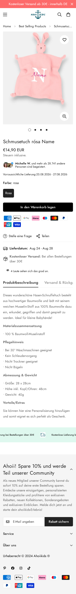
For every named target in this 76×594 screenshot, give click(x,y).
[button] (68, 14)
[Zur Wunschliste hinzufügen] (64, 39)
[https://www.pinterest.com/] (4, 568)
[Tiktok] (29, 568)
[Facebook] (12, 568)
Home (7, 26)
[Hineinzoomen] (64, 116)
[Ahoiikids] (38, 14)
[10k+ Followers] (20, 568)
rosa (8, 193)
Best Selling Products (32, 26)
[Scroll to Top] (69, 573)
